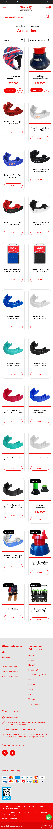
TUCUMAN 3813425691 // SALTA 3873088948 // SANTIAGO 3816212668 (25, 723)
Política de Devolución (11, 671)
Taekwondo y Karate (37, 675)
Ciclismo (32, 684)
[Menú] (5, 9)
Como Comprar (8, 662)
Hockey (31, 655)
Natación (32, 665)
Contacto (6, 657)
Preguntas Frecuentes (11, 676)
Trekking (32, 699)
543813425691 (12, 717)
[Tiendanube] (10, 819)
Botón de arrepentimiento (13, 815)
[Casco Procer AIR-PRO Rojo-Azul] (20, 90)
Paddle (31, 694)
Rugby (24, 26)
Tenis (30, 689)
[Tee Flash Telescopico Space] (46, 90)
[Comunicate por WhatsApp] (49, 817)
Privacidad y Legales (10, 667)
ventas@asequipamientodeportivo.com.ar (24, 729)
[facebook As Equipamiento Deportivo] (12, 753)
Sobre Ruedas (34, 704)
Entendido (46, 826)
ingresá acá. (45, 812)
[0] (48, 9)
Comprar (10, 90)
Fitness (31, 679)
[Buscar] (48, 17)
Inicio (16, 26)
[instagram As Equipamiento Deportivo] (5, 753)
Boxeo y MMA (34, 670)
